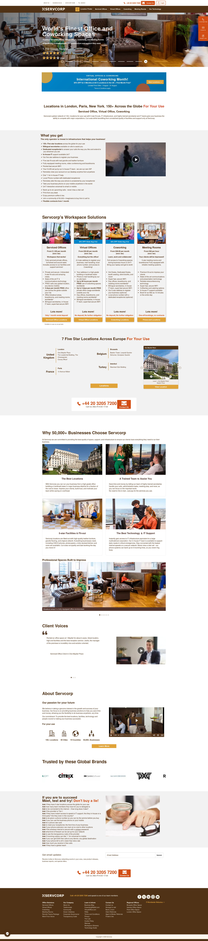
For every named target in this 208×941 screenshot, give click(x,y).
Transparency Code (70, 916)
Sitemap (87, 923)
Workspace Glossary (91, 925)
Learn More (104, 746)
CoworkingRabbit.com (92, 907)
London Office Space (134, 912)
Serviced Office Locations (56, 319)
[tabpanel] (161, 364)
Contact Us (203, 30)
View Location (161, 387)
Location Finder (86, 9)
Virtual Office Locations (88, 319)
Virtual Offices (115, 9)
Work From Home (48, 916)
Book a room (110, 909)
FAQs (86, 912)
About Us (46, 3)
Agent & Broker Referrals (114, 914)
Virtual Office (107, 111)
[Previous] (151, 376)
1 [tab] (154, 376)
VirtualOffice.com (90, 909)
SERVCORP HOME (70, 3)
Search (83, 3)
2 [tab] (157, 376)
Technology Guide (90, 928)
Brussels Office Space (134, 905)
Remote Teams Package (50, 914)
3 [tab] (159, 376)
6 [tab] (168, 376)
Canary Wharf (62, 359)
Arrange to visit (203, 38)
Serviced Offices (101, 9)
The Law (87, 919)
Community (67, 909)
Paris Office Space (133, 909)
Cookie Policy (89, 921)
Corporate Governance (71, 914)
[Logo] (53, 9)
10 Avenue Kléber (64, 371)
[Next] (170, 376)
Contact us (109, 905)
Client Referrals (111, 912)
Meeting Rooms (140, 9)
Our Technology (155, 9)
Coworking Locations (120, 319)
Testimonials (67, 907)
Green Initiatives (69, 912)
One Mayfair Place (64, 353)
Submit (159, 855)
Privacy (86, 916)
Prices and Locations (151, 319)
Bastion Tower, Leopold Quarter (121, 353)
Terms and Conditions (92, 914)
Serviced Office (87, 111)
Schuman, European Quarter (120, 355)
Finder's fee (110, 916)
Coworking (128, 9)
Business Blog (57, 3)
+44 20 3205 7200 (133, 3)
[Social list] (139, 896)
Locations (104, 385)
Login (162, 3)
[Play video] (136, 159)
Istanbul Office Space (134, 907)
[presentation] (130, 855)
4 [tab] (162, 376)
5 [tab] (165, 376)
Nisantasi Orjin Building (118, 367)
